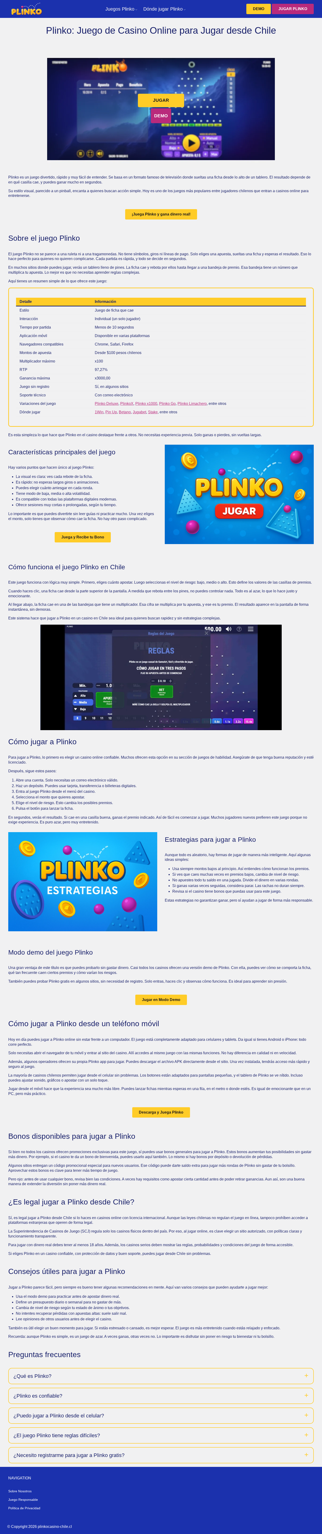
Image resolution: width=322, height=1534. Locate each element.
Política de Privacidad (24, 1508)
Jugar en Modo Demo (161, 1000)
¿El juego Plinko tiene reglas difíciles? (56, 1435)
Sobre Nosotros (20, 1491)
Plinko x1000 (146, 404)
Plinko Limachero (192, 404)
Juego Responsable (23, 1499)
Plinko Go (167, 404)
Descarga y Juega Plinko (161, 1112)
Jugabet (139, 412)
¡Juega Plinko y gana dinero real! (161, 214)
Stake (153, 412)
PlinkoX (126, 404)
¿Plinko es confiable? (37, 1396)
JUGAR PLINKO (292, 9)
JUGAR (161, 100)
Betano (125, 412)
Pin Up (111, 412)
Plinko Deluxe (106, 404)
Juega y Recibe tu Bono (82, 537)
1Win (99, 412)
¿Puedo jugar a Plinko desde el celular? (58, 1416)
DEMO (258, 9)
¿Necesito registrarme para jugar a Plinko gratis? (68, 1455)
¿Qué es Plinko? (32, 1376)
